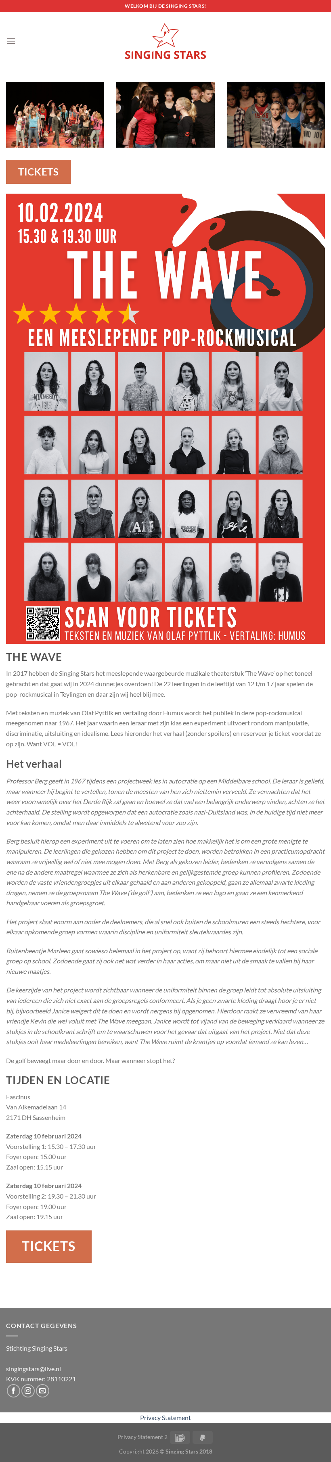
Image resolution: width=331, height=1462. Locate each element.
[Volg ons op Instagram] (28, 1390)
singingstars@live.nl (33, 1368)
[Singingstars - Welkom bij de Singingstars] (165, 41)
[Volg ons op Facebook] (13, 1390)
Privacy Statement (165, 1417)
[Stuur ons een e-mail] (42, 1390)
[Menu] (11, 41)
